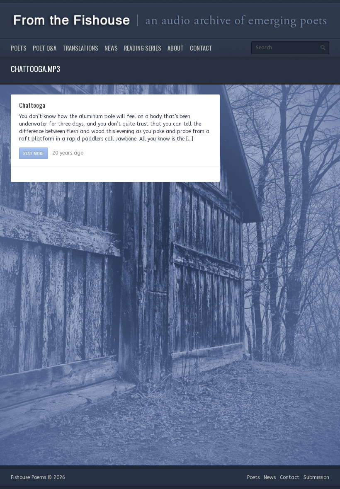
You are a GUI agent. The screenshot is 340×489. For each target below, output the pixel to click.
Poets (19, 48)
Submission (316, 477)
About (176, 48)
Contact (201, 48)
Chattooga (32, 105)
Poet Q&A (44, 48)
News (111, 48)
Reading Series (142, 48)
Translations (80, 48)
